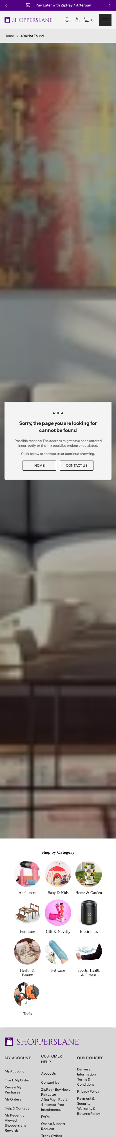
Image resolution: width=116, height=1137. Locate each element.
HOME (39, 465)
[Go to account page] (77, 21)
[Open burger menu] (105, 20)
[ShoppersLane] (28, 20)
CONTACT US (76, 465)
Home (9, 36)
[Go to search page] (67, 20)
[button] (67, 20)
